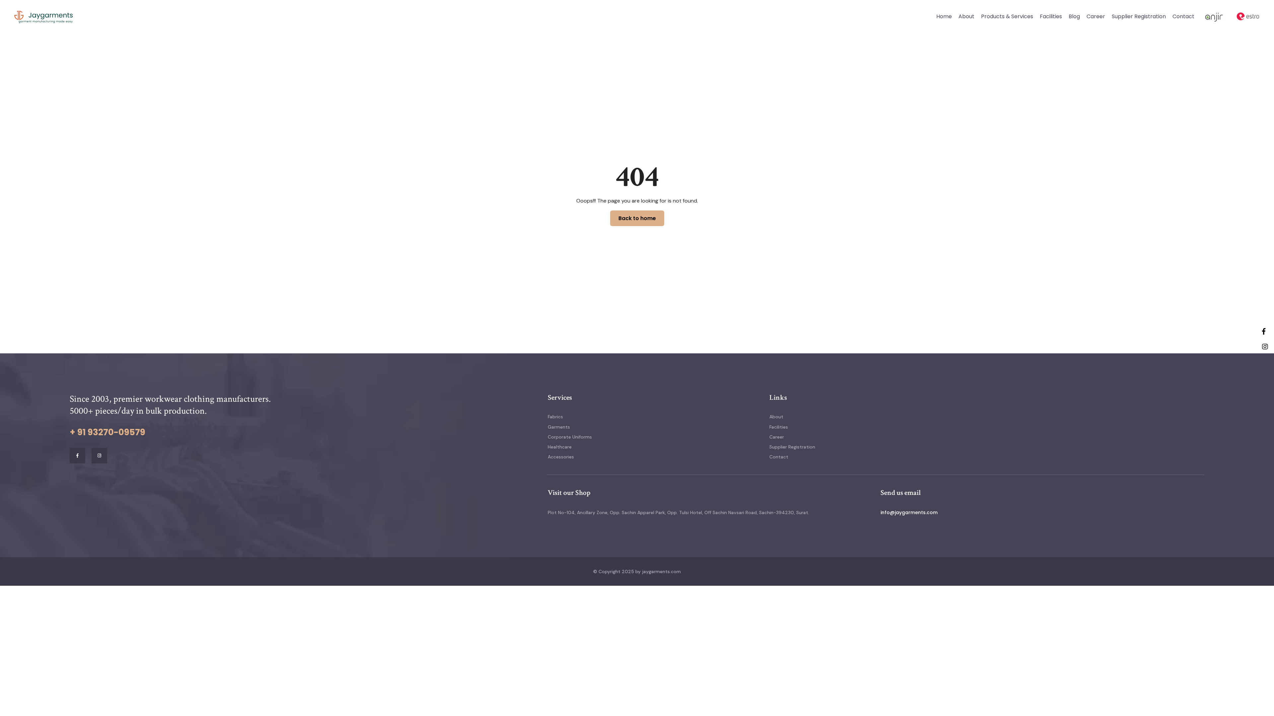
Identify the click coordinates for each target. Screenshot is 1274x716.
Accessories (561, 457)
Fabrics (555, 417)
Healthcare (560, 447)
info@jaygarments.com (909, 512)
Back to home (637, 218)
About (966, 16)
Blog (1074, 16)
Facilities (1051, 16)
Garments (559, 427)
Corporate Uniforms (570, 437)
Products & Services (1007, 16)
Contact (1183, 16)
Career (1096, 16)
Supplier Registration (1139, 16)
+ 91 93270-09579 (107, 432)
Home (944, 16)
